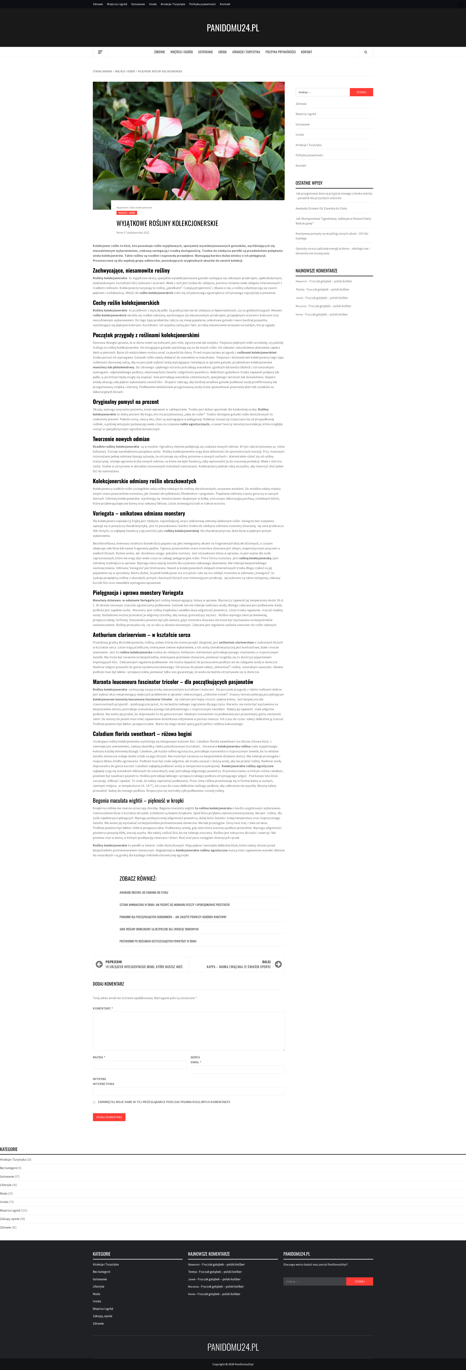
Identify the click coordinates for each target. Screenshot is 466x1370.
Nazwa (99, 1057)
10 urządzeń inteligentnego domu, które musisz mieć (144, 964)
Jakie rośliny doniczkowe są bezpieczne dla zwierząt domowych (159, 929)
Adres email (196, 1059)
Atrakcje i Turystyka (173, 4)
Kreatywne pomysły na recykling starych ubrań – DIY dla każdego (332, 236)
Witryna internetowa (102, 1081)
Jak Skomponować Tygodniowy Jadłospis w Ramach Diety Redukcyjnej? (333, 221)
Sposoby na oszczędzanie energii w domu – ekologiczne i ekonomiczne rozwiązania (333, 251)
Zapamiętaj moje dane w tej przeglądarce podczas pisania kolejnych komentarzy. (164, 1102)
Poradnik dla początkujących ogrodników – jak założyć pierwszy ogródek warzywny (173, 917)
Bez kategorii (8, 1168)
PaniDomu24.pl (233, 27)
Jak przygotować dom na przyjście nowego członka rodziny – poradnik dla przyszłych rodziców (334, 195)
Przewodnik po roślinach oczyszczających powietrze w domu (158, 941)
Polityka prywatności (202, 4)
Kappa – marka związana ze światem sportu (239, 964)
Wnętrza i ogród (117, 4)
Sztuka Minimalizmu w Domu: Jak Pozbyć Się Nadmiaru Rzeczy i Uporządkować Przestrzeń (175, 904)
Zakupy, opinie (9, 1219)
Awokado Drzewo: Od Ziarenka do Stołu (144, 892)
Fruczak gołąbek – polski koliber (330, 281)
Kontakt (225, 4)
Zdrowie (98, 4)
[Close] (460, 5)
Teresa (300, 289)
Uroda (153, 4)
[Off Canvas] (100, 52)
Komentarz (103, 1008)
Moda (3, 1193)
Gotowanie (138, 4)
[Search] (365, 52)
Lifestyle (5, 1185)
